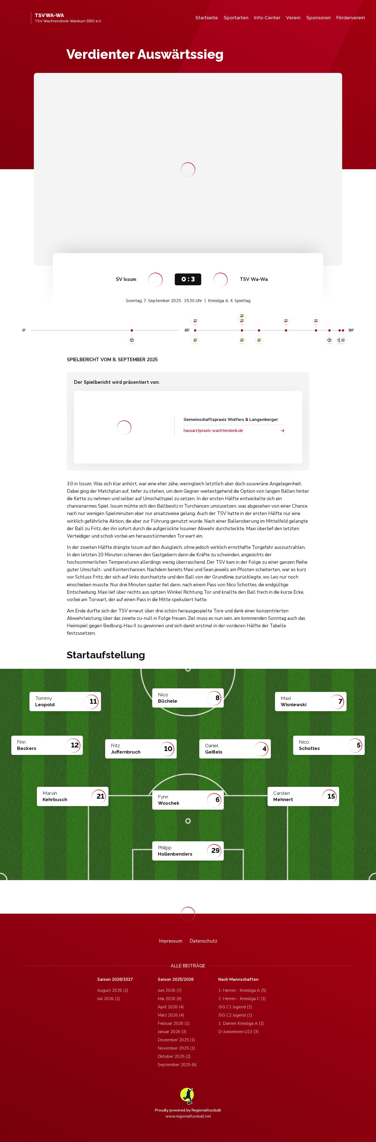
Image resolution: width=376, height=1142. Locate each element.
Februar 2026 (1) (174, 1023)
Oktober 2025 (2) (174, 1056)
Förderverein (350, 17)
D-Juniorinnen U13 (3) (238, 1031)
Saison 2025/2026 (176, 979)
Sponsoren (318, 17)
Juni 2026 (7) (170, 990)
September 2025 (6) (177, 1064)
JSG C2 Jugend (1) (235, 1015)
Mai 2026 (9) (170, 998)
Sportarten (236, 17)
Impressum (170, 941)
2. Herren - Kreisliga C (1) (242, 998)
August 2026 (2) (112, 990)
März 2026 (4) (171, 1015)
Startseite (206, 17)
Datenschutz (203, 941)
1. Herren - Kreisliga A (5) (242, 990)
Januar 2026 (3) (172, 1031)
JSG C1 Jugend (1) (235, 1007)
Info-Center (267, 17)
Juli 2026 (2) (108, 998)
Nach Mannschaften (238, 979)
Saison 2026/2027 (115, 979)
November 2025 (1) (176, 1048)
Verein (293, 17)
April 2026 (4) (171, 1007)
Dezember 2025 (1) (176, 1040)
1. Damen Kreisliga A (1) (241, 1023)
